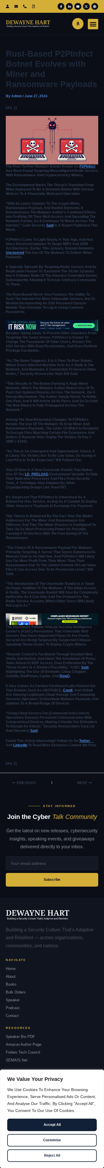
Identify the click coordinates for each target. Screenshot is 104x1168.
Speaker (13, 1000)
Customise (52, 1140)
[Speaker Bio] (35, 6)
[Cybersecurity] (52, 325)
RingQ (65, 676)
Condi (68, 690)
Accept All (52, 1125)
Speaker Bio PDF (20, 1036)
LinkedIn (20, 745)
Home (11, 969)
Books (11, 984)
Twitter (86, 741)
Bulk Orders (16, 992)
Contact (12, 1016)
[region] (52, 1119)
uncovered (15, 253)
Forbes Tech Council (23, 1052)
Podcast (13, 1008)
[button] (93, 24)
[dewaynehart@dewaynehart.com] (17, 6)
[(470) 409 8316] (26, 6)
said (49, 225)
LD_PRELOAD (37, 474)
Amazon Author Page (23, 1044)
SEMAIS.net (16, 1060)
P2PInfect (87, 166)
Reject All (52, 1155)
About (11, 976)
